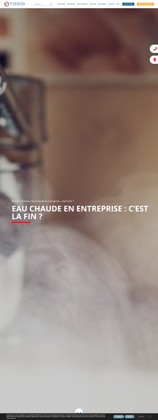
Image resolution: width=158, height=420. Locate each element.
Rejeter (129, 416)
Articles (25, 201)
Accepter (118, 416)
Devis (117, 4)
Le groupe (111, 4)
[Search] (51, 4)
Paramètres (141, 416)
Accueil (15, 201)
